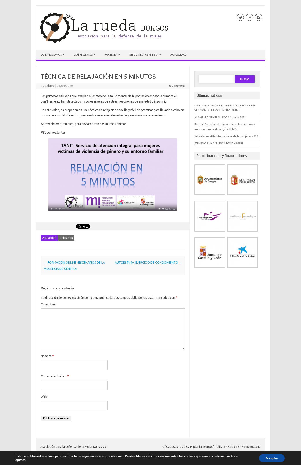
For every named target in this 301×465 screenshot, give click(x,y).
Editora (49, 86)
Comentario (49, 304)
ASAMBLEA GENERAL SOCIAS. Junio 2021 (220, 117)
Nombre (47, 356)
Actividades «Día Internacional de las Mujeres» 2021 (227, 136)
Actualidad (178, 54)
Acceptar (272, 458)
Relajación (66, 237)
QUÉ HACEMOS (83, 54)
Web (44, 396)
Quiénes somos (51, 54)
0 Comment (177, 86)
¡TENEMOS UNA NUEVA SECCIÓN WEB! (218, 143)
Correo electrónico (55, 376)
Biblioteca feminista (143, 54)
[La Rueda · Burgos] (105, 42)
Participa (111, 54)
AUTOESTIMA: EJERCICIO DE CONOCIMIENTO (148, 262)
